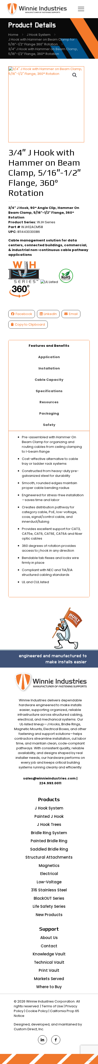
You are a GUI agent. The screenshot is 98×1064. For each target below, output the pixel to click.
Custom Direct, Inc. (29, 1029)
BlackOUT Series (49, 898)
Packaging (49, 413)
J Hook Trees (49, 824)
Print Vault (49, 970)
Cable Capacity (49, 379)
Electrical (49, 873)
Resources (49, 402)
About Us (49, 937)
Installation (49, 368)
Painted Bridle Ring (49, 840)
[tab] (49, 346)
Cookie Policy (37, 1011)
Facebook (24, 313)
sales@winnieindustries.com (49, 778)
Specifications (49, 391)
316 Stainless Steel (49, 890)
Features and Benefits (49, 345)
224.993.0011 (50, 783)
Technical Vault (49, 962)
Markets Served (49, 978)
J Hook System (39, 34)
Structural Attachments (49, 857)
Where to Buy (49, 986)
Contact (49, 946)
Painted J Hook (49, 816)
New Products (49, 914)
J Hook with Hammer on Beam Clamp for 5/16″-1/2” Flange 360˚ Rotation (41, 42)
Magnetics (49, 865)
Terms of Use (52, 1006)
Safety (49, 424)
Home (13, 34)
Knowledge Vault (49, 954)
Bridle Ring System (49, 832)
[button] (75, 75)
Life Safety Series (49, 906)
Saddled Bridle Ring (49, 849)
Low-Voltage (49, 882)
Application (49, 357)
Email (73, 313)
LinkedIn (50, 313)
